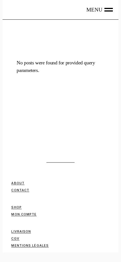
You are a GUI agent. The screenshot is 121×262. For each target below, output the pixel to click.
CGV (15, 238)
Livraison (21, 231)
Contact (20, 190)
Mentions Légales (30, 245)
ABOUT (17, 183)
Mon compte (24, 214)
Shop (16, 207)
